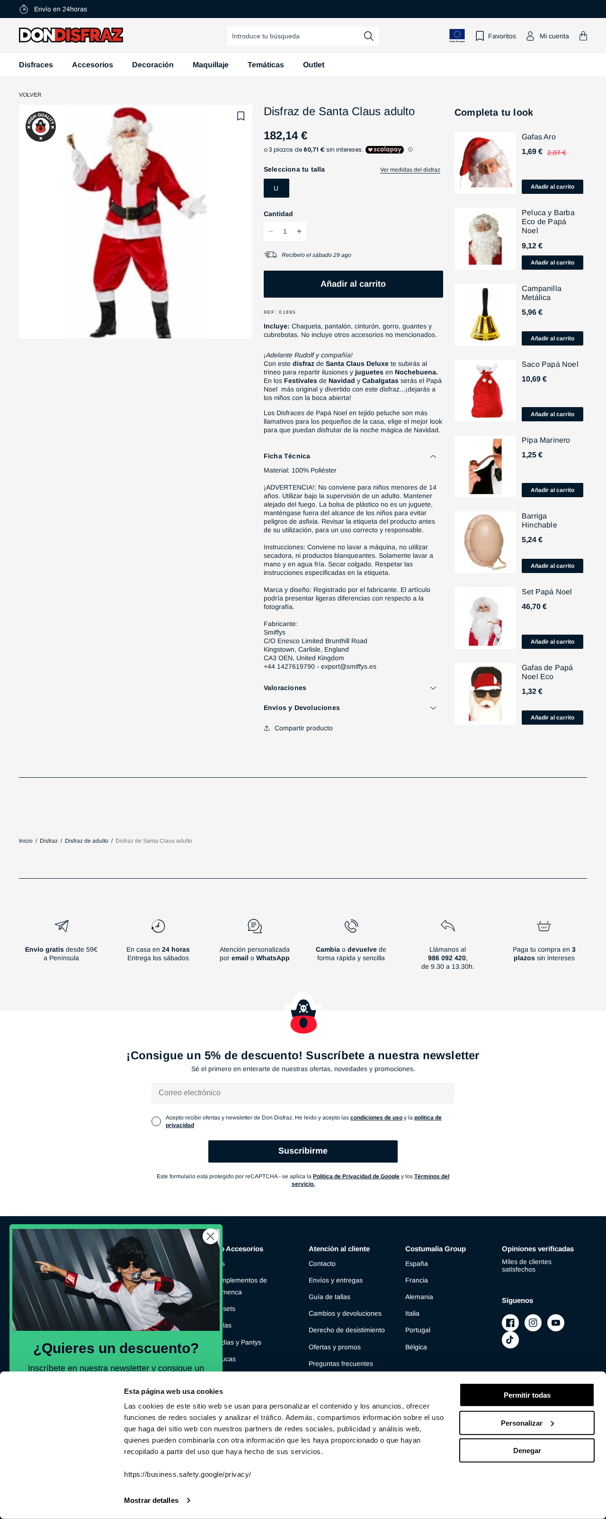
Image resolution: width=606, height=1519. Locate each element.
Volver (30, 94)
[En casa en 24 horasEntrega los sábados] (158, 948)
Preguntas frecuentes (341, 1363)
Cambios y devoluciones (345, 1313)
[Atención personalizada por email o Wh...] (254, 948)
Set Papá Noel (547, 592)
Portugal (417, 1330)
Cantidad (278, 214)
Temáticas (266, 65)
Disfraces (36, 65)
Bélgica (416, 1347)
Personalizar (522, 1423)
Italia (412, 1313)
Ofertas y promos (335, 1347)
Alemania (419, 1297)
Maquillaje (211, 65)
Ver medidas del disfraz (410, 169)
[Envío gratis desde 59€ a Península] (61, 948)
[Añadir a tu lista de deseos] (241, 116)
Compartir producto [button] (304, 728)
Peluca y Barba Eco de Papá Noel (548, 222)
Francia (416, 1280)
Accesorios (92, 65)
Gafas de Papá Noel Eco (547, 672)
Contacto (322, 1263)
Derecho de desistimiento (347, 1330)
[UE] (457, 35)
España (416, 1263)
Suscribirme (303, 1150)
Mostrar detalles (151, 1500)
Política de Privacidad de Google (356, 1176)
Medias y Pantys (236, 1342)
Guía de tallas (329, 1297)
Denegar (527, 1450)
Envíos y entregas (336, 1280)
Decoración (153, 65)
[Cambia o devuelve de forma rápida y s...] (351, 948)
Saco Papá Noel (550, 364)
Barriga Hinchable (539, 520)
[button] (583, 36)
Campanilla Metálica (541, 292)
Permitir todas (527, 1395)
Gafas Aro (539, 137)
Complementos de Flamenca (239, 1286)
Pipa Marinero (546, 440)
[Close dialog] (210, 1236)
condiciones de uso (376, 1117)
